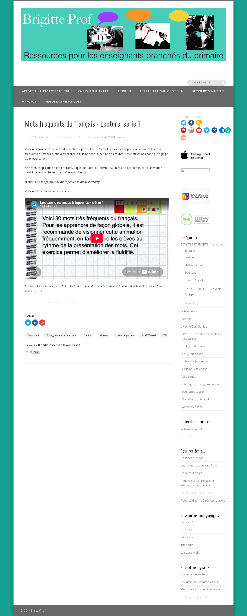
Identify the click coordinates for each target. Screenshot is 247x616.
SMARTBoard (148, 335)
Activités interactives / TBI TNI (45, 91)
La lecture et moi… (193, 428)
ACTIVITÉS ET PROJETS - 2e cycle (201, 289)
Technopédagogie (192, 391)
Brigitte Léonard (41, 137)
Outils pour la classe (194, 369)
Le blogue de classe (194, 346)
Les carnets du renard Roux (199, 465)
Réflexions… (188, 376)
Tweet (28, 352)
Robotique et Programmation (200, 384)
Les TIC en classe (192, 354)
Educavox (187, 537)
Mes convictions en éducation (200, 589)
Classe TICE (188, 522)
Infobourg (187, 545)
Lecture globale (125, 335)
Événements (189, 311)
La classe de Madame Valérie (200, 582)
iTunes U (124, 91)
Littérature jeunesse (194, 361)
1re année (33, 335)
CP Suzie (186, 530)
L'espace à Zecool (192, 458)
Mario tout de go (191, 473)
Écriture (189, 250)
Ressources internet (208, 91)
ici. (84, 172)
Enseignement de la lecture (61, 335)
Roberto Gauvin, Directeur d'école (203, 500)
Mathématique (194, 265)
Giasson (104, 335)
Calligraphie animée (93, 91)
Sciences (190, 272)
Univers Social (193, 280)
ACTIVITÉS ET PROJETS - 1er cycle (202, 244)
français (88, 335)
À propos (29, 101)
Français (186, 319)
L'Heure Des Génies (194, 326)
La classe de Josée (193, 574)
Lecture (97, 137)
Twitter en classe (192, 407)
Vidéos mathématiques (63, 101)
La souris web (190, 552)
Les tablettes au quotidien (161, 91)
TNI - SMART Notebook (114, 137)
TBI (165, 335)
